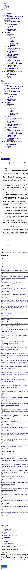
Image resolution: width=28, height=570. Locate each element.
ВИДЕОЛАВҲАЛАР (12, 94)
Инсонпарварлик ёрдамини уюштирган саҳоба (13, 278)
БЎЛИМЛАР (7, 102)
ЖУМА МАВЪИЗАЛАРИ (13, 91)
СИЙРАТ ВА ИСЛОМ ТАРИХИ (15, 130)
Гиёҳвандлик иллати (6, 313)
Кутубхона (6, 538)
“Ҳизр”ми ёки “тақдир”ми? (8, 284)
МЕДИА (6, 93)
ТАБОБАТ (9, 116)
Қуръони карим (8, 529)
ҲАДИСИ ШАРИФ (12, 127)
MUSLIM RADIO (11, 101)
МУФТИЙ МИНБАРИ (12, 138)
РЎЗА (11, 110)
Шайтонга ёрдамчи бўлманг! (8, 368)
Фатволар (6, 540)
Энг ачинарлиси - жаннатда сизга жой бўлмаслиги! (14, 428)
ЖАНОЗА (12, 115)
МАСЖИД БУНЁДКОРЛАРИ (14, 118)
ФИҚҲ (8, 129)
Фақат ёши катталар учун (7, 381)
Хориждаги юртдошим (10, 546)
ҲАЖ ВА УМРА (14, 113)
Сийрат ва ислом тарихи (10, 535)
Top (2, 568)
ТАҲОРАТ (12, 107)
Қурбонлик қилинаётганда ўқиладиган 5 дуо (12, 446)
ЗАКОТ (12, 111)
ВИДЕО (9, 146)
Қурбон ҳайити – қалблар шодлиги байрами (12, 434)
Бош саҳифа (7, 83)
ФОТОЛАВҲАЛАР (12, 99)
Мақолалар (7, 90)
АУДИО (9, 97)
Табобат (6, 541)
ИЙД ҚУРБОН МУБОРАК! (7, 440)
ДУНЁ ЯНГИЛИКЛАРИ (13, 88)
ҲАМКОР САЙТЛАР (12, 121)
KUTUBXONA (10, 140)
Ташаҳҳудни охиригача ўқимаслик (10, 405)
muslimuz (6, 167)
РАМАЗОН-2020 (11, 135)
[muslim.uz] (4, 3)
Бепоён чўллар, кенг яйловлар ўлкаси (10, 325)
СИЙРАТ (12, 96)
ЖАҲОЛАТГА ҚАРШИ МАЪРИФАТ (13, 141)
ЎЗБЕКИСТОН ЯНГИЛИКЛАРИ (15, 86)
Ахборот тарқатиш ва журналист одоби (11, 307)
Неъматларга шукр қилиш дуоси (9, 343)
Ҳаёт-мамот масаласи (7, 331)
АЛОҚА (9, 122)
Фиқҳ (5, 534)
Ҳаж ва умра (7, 537)
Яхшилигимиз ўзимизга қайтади (9, 290)
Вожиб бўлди (4, 393)
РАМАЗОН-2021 (11, 137)
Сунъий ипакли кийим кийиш (8, 417)
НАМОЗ (12, 108)
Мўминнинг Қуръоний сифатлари (9, 349)
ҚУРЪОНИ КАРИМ (12, 126)
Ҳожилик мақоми (5, 319)
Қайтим (3, 337)
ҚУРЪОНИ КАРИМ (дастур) (14, 124)
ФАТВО (9, 105)
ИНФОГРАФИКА (11, 144)
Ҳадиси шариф (8, 530)
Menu (2, 80)
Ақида (5, 532)
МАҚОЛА (9, 143)
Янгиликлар (7, 85)
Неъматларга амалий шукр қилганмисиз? (11, 399)
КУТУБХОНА (10, 104)
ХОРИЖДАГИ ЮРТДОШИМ (14, 133)
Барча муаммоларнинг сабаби (9, 387)
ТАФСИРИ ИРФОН (12, 132)
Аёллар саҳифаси (8, 543)
